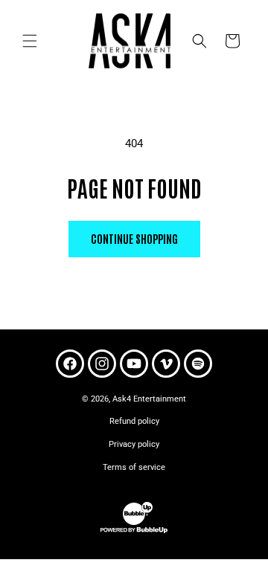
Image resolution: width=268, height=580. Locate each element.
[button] (29, 41)
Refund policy (134, 421)
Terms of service (134, 467)
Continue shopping (134, 238)
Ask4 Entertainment (149, 399)
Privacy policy (134, 444)
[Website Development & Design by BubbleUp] (134, 531)
